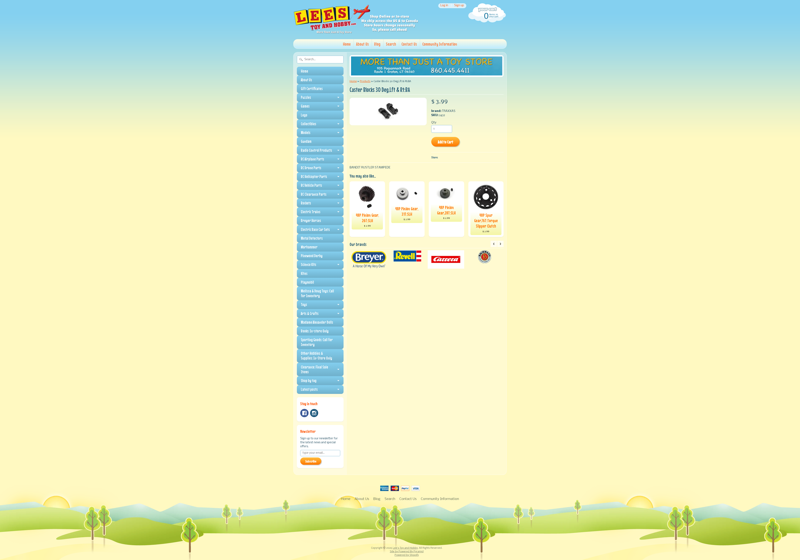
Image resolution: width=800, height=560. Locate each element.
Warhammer (309, 247)
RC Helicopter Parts (314, 176)
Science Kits (308, 264)
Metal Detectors (312, 238)
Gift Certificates (312, 88)
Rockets (306, 203)
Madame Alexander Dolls (317, 322)
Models (305, 132)
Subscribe (310, 461)
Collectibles (308, 124)
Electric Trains (310, 211)
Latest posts (309, 389)
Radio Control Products (316, 150)
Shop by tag (308, 380)
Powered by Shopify (407, 555)
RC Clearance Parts (313, 194)
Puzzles (306, 97)
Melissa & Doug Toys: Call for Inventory (317, 293)
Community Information (439, 44)
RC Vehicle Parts (311, 185)
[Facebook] (304, 413)
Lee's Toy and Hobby (405, 548)
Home (347, 44)
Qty (433, 122)
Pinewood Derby (311, 255)
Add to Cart (445, 141)
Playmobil (307, 282)
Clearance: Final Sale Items (314, 369)
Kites (304, 273)
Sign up (459, 5)
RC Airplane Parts (312, 159)
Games (305, 106)
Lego (304, 115)
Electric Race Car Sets (315, 229)
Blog (377, 44)
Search (391, 44)
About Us (362, 44)
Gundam (306, 141)
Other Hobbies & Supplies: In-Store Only (316, 355)
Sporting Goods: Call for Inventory (317, 342)
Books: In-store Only (315, 331)
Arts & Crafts (310, 313)
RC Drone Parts (311, 167)
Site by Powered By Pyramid (407, 551)
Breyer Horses (311, 220)
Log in (444, 5)
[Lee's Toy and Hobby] (355, 33)
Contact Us (409, 44)
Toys (304, 304)
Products (365, 81)
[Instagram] (314, 413)
